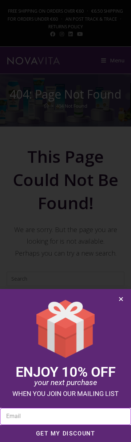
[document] (65, 221)
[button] (121, 299)
